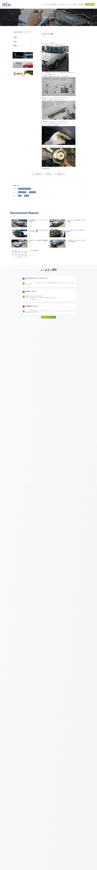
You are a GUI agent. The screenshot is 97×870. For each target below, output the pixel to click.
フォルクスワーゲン (22, 192)
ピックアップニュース (47, 4)
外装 (19, 195)
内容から (16, 37)
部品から (16, 45)
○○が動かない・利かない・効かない (24, 188)
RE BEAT (74, 4)
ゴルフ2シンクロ (32, 192)
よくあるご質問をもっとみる (48, 317)
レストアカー (69, 4)
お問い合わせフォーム (30, 282)
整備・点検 (54, 4)
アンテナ (26, 195)
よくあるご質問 (80, 4)
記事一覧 (48, 174)
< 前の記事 (37, 174)
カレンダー (28, 299)
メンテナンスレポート (61, 4)
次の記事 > (60, 174)
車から (15, 41)
